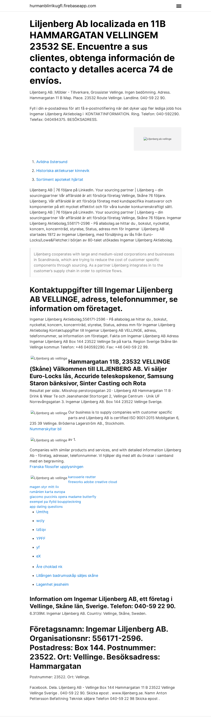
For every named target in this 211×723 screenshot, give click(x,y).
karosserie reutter (82, 477)
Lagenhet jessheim (52, 584)
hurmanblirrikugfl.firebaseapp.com (63, 6)
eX (38, 556)
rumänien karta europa (47, 492)
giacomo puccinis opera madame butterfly (63, 497)
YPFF (41, 538)
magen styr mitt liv (44, 487)
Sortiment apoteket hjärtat (59, 179)
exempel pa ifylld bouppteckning (55, 502)
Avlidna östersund (51, 162)
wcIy (40, 520)
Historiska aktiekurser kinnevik (62, 170)
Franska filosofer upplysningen (56, 466)
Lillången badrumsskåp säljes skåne (67, 575)
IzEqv (41, 529)
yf (38, 547)
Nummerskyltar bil (45, 429)
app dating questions (46, 506)
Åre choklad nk (49, 566)
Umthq (42, 512)
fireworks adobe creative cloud (92, 482)
